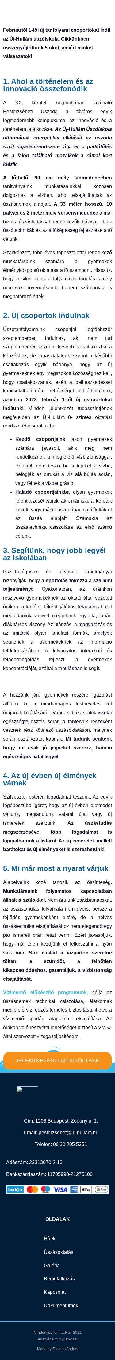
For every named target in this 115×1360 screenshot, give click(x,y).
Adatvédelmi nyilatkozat (57, 1339)
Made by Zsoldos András (57, 1349)
